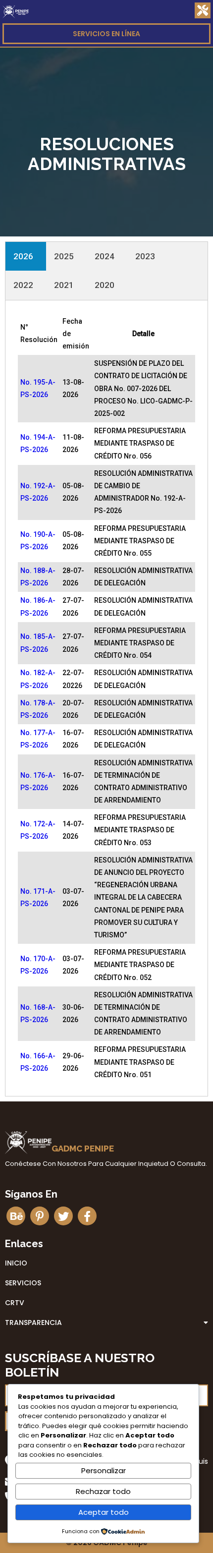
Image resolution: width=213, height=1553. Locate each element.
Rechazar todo (103, 1491)
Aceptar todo (103, 1512)
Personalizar (103, 1470)
